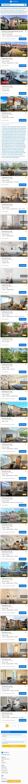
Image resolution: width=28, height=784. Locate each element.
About (2, 760)
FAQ (2, 777)
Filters (14, 781)
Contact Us (3, 762)
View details (23, 38)
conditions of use (17, 741)
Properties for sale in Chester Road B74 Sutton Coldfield (14, 152)
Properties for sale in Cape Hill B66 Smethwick (11, 126)
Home (2, 10)
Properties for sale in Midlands (9, 10)
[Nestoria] (14, 2)
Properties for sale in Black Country (11, 11)
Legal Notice (4, 767)
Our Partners (4, 779)
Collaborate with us (5, 759)
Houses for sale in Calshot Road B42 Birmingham (12, 156)
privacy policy (4, 743)
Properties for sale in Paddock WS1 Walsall (15, 151)
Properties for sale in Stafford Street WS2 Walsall (12, 154)
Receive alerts (14, 746)
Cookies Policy (4, 770)
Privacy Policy (4, 768)
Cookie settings (4, 772)
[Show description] (25, 31)
